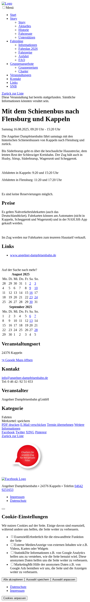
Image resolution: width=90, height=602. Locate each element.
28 (36, 330)
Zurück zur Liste (13, 93)
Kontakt (15, 79)
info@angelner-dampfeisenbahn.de (25, 378)
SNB (13, 86)
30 (31, 302)
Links (14, 82)
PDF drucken (10, 424)
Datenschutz (18, 500)
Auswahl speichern (37, 579)
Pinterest (40, 432)
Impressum (17, 497)
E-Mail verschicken (33, 424)
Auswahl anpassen (63, 579)
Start (13, 15)
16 (31, 292)
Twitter (20, 432)
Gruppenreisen (28, 67)
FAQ (21, 60)
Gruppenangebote (22, 63)
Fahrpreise (25, 52)
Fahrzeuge (25, 33)
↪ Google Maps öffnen (17, 360)
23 (31, 297)
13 (31, 320)
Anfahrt (23, 56)
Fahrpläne (16, 41)
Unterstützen (26, 37)
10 (36, 288)
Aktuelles (24, 26)
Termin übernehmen (60, 424)
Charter (23, 71)
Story (13, 18)
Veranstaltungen (20, 75)
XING (30, 432)
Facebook (8, 432)
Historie (23, 30)
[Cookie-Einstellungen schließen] (3, 509)
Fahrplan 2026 (28, 48)
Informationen (27, 45)
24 (36, 297)
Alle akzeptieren (13, 579)
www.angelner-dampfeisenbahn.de (33, 255)
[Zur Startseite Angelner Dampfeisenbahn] (7, 3)
